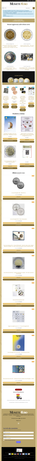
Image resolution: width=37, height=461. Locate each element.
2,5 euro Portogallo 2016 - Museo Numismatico (18, 219)
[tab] (18, 20)
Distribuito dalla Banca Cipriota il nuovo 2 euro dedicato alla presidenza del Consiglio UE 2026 (10, 46)
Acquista (6, 104)
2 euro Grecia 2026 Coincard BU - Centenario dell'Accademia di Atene (6, 98)
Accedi (34, 0)
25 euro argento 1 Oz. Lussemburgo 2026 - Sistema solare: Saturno (10, 68)
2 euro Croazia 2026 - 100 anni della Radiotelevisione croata (27, 46)
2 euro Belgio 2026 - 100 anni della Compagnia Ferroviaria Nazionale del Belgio (27, 68)
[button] (18, 83)
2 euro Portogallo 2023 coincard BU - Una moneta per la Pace (18, 352)
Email (4, 431)
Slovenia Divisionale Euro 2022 (18, 299)
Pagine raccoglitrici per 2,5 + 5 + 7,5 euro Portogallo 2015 (18, 326)
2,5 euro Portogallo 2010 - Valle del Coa (19, 192)
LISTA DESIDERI (6, 107)
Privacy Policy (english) (24, 455)
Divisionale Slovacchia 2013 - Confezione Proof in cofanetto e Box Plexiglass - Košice (18, 378)
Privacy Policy (15, 455)
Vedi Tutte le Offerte (18, 389)
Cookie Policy (19, 455)
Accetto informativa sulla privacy (10, 440)
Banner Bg (18, 76)
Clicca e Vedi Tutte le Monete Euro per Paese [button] (18, 20)
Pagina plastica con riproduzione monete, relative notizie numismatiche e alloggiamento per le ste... (27, 134)
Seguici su (18, 420)
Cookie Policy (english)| (30, 455)
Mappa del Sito (16, 456)
